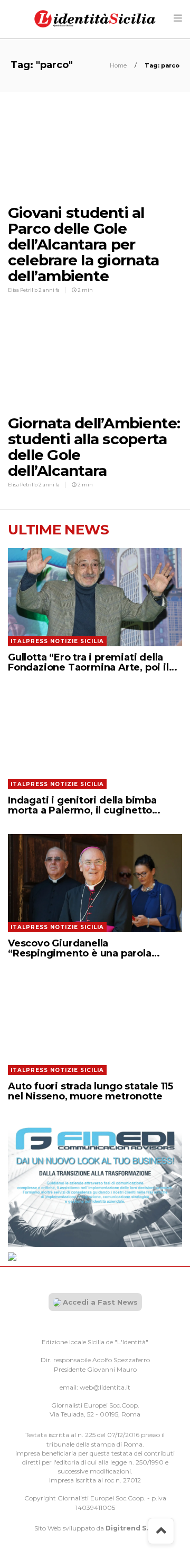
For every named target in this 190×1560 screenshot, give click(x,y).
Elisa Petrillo (23, 290)
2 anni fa (49, 290)
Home (119, 65)
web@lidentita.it (105, 1387)
